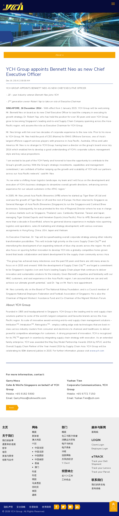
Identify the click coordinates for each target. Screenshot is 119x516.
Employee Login (100, 448)
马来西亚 (36, 483)
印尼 (34, 475)
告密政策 (33, 506)
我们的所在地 (98, 484)
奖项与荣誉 (7, 455)
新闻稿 (95, 432)
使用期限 (46, 506)
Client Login (98, 444)
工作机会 (66, 479)
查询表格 (96, 488)
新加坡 (35, 435)
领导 (4, 452)
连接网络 (66, 455)
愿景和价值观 (9, 444)
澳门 (37, 467)
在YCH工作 (67, 475)
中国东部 (39, 447)
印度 (34, 471)
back (11, 407)
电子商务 (66, 447)
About (58, 55)
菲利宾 (35, 487)
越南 (34, 494)
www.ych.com (97, 350)
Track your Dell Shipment (100, 463)
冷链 (64, 451)
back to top (113, 508)
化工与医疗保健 (69, 435)
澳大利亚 (36, 439)
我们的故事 (7, 440)
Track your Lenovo (101, 468)
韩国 (34, 479)
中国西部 (39, 455)
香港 (37, 463)
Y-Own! (66, 463)
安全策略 (21, 506)
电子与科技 (67, 443)
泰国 (34, 490)
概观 (34, 432)
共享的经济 (67, 459)
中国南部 (39, 459)
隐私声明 (8, 506)
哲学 (4, 448)
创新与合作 (7, 459)
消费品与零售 (68, 439)
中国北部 (39, 451)
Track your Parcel (101, 471)
